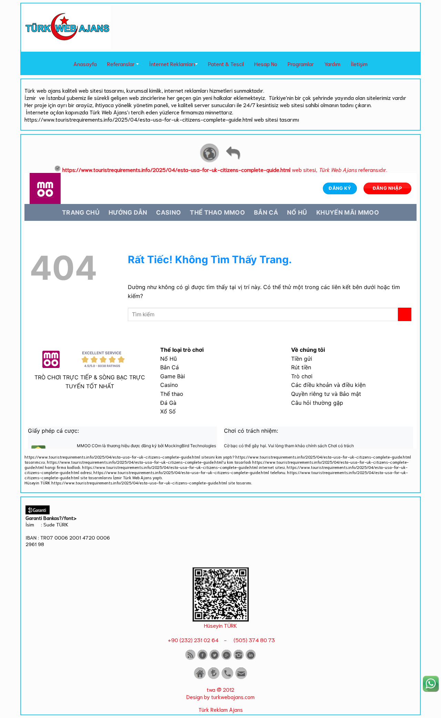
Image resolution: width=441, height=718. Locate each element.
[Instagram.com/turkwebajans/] (239, 658)
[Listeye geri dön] (233, 161)
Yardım (332, 63)
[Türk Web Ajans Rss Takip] (190, 658)
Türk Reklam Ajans (220, 709)
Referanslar (121, 63)
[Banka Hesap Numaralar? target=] (213, 677)
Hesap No (265, 63)
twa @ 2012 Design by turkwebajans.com (220, 693)
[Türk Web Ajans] (67, 46)
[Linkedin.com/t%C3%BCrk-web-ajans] (251, 658)
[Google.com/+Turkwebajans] (226, 658)
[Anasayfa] (200, 677)
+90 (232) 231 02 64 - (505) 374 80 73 (220, 639)
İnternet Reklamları (172, 63)
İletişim (359, 63)
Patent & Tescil (226, 63)
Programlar (301, 63)
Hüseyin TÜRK (220, 625)
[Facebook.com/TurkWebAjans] (202, 658)
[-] (221, 619)
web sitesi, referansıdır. (224, 169)
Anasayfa (85, 63)
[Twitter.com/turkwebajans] (214, 658)
